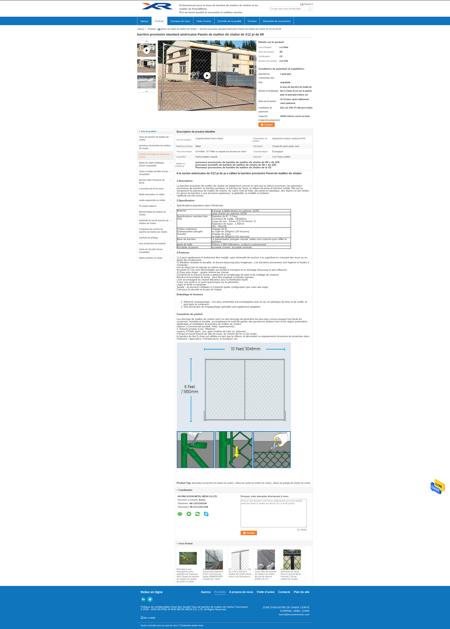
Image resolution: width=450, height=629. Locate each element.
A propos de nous (180, 21)
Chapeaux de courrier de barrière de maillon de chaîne (153, 230)
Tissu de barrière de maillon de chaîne (154, 138)
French (307, 4)
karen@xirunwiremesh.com (294, 614)
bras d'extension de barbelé (152, 243)
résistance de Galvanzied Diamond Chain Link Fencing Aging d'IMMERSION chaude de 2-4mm (213, 574)
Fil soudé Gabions (147, 206)
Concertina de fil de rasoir (151, 188)
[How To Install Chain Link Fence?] (207, 75)
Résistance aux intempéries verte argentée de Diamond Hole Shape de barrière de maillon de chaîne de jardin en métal (188, 575)
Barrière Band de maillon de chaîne (152, 213)
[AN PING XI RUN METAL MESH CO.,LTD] (156, 6)
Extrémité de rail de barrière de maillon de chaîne (154, 222)
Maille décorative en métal (151, 194)
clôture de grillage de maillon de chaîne (292, 483)
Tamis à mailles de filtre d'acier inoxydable (153, 172)
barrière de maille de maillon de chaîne (178, 29)
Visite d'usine (204, 21)
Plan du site (301, 591)
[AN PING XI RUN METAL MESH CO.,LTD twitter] (150, 599)
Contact (252, 21)
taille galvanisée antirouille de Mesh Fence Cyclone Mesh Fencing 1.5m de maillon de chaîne (291, 574)
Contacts (284, 591)
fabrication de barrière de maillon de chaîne (213, 483)
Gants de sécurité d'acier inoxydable (151, 250)
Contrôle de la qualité (229, 21)
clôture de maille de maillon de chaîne (253, 483)
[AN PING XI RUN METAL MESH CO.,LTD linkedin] (143, 599)
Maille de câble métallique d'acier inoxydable (151, 164)
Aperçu (144, 21)
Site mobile (149, 617)
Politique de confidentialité (155, 606)
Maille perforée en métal (150, 258)
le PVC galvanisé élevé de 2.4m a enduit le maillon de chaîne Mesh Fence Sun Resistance (240, 573)
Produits (159, 21)
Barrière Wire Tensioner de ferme (152, 181)
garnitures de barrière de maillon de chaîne (154, 147)
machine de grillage (148, 238)
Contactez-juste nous (191, 625)
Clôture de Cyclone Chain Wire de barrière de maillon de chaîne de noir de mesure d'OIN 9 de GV (266, 574)
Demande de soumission (277, 21)
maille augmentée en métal (152, 200)
